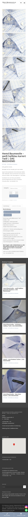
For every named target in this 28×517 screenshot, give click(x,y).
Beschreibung (6, 206)
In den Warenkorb (13, 195)
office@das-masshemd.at (8, 423)
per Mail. (7, 497)
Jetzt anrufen (7, 515)
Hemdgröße (6, 188)
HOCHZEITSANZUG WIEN (9, 507)
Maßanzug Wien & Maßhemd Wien (10, 428)
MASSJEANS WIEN (21, 508)
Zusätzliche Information (16, 206)
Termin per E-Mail (21, 515)
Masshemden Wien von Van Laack (8, 510)
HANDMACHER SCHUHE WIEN (12, 508)
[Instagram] (26, 506)
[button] (14, 444)
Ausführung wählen (14, 296)
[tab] (6, 206)
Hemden (15, 200)
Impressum (11, 505)
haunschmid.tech (10, 512)
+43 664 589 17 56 (6, 421)
